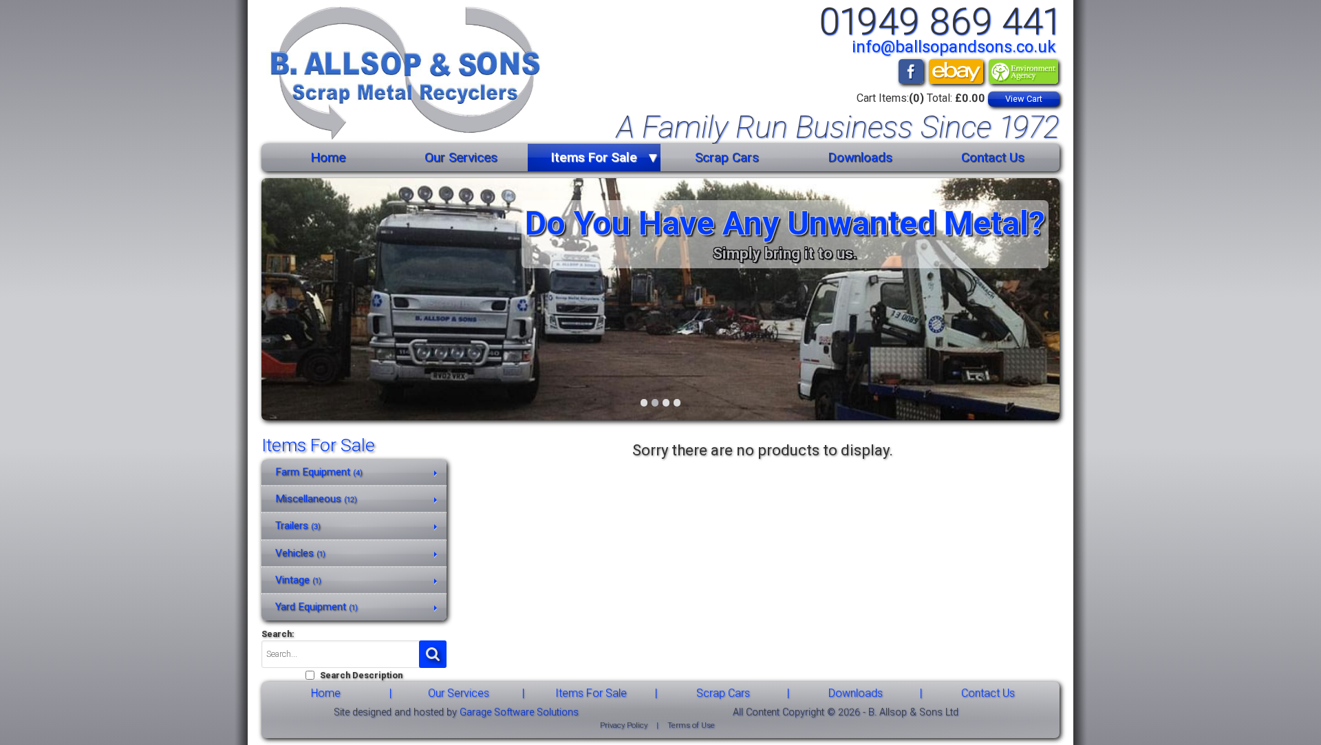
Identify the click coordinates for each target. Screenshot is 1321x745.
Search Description (361, 675)
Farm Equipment (319, 472)
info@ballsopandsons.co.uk (954, 46)
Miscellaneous (316, 499)
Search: (277, 634)
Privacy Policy (623, 725)
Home (327, 157)
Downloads (860, 157)
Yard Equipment (316, 607)
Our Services (461, 157)
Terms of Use (691, 725)
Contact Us (992, 157)
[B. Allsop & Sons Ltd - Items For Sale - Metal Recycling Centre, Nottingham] (401, 75)
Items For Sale (593, 157)
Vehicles (300, 553)
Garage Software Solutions (519, 712)
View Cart (1023, 99)
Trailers (298, 525)
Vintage (298, 580)
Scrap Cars (727, 157)
